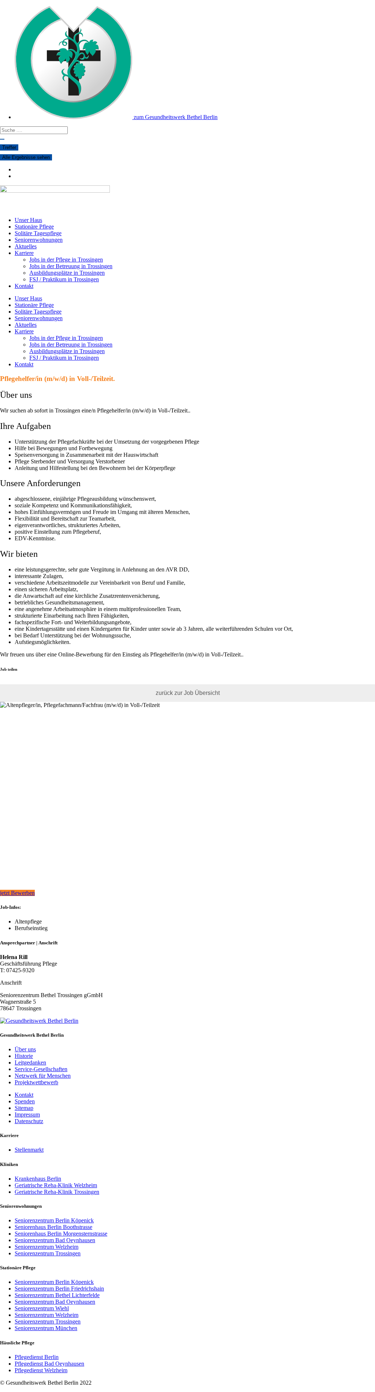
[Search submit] (2, 139)
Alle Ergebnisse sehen (26, 157)
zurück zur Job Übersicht (188, 693)
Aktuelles (26, 246)
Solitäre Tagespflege (38, 233)
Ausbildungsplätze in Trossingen (67, 273)
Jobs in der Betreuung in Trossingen (70, 266)
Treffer (9, 147)
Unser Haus (28, 220)
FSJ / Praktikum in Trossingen (64, 279)
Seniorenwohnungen (39, 240)
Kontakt (24, 286)
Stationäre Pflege (34, 226)
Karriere (24, 253)
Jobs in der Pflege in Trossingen (66, 259)
